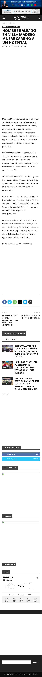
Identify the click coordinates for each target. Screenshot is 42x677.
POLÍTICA (5, 351)
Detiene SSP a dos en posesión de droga (30, 316)
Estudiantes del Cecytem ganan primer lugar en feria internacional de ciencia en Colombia (27, 383)
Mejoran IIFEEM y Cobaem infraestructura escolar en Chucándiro (10, 320)
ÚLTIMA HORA (15, 26)
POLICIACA (11, 23)
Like (37, 454)
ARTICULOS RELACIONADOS (14, 334)
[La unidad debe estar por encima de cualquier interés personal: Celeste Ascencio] (7, 365)
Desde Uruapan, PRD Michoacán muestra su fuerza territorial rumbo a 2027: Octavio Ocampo (27, 351)
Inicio (4, 23)
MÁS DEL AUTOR (10, 339)
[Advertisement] (21, 94)
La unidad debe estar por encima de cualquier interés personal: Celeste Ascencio (26, 367)
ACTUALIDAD (7, 384)
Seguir (35, 459)
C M (6, 46)
